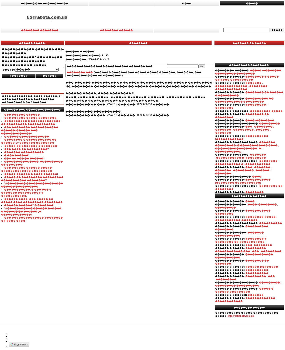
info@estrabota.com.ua (241, 316)
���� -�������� (259, 120)
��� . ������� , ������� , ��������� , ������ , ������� (243, 170)
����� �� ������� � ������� (30, 146)
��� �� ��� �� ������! (24, 158)
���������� (270, 223)
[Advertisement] (189, 17)
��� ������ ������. (22, 114)
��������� (269, 123)
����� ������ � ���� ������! (31, 174)
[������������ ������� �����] (32, 49)
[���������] (32, 53)
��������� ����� (266, 111)
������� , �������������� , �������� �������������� (241, 86)
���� (256, 176)
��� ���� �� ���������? (26, 149)
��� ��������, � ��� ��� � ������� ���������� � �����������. (26, 192)
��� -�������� (258, 245)
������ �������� (261, 267)
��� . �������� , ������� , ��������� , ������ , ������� (244, 129)
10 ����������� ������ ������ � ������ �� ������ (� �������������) (31, 211)
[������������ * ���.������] (32, 57)
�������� (254, 192)
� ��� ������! (16, 155)
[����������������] (32, 61)
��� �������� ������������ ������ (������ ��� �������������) (29, 130)
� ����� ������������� (26, 136)
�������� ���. (80, 72)
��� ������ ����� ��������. (30, 118)
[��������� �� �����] (32, 65)
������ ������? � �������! (29, 205)
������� (256, 295)
